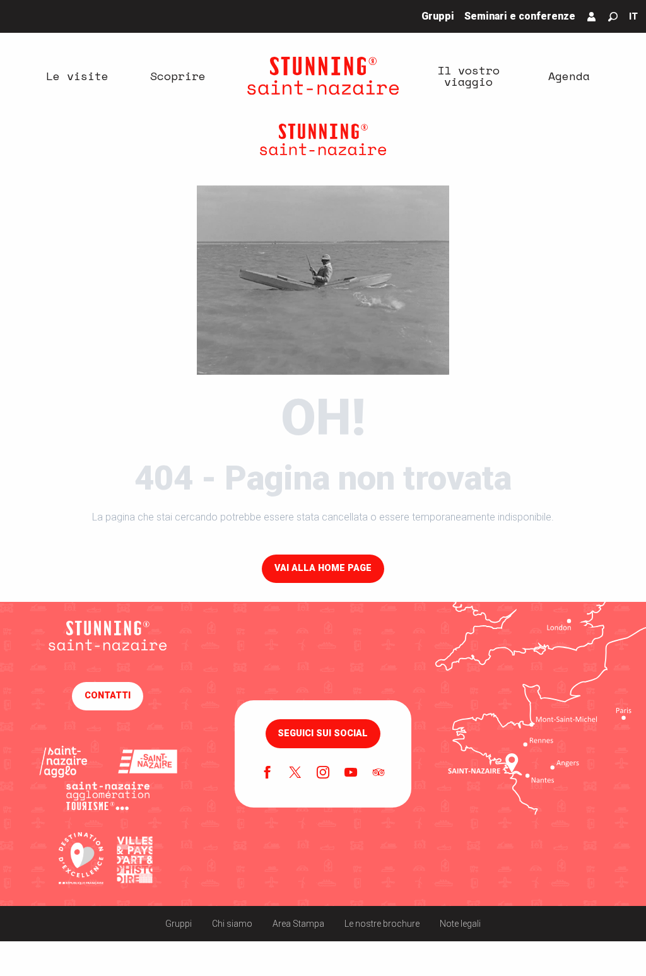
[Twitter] (295, 773)
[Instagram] (323, 773)
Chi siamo (232, 924)
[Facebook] (267, 773)
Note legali (460, 924)
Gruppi (178, 924)
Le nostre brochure (382, 924)
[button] (613, 16)
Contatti (108, 695)
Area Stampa (298, 924)
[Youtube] (351, 773)
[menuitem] (76, 75)
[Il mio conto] (591, 16)
